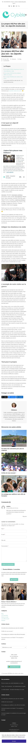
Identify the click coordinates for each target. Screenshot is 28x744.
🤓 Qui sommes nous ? (14, 666)
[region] (14, 738)
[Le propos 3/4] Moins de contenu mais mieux (12, 673)
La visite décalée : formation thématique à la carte (12, 689)
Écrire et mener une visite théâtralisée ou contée (12, 683)
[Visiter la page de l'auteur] (14, 405)
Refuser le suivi (21, 736)
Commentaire (4, 546)
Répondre (25, 516)
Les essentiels (4, 615)
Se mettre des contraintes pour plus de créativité (12, 628)
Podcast (3, 620)
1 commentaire (6, 60)
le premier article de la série (15, 90)
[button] (26, 14)
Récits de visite (4, 617)
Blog (20, 59)
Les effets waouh (5, 618)
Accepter (14, 741)
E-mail (3, 534)
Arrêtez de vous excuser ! (8, 473)
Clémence (14, 59)
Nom (2, 528)
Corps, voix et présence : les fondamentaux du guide (13, 686)
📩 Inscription (14, 579)
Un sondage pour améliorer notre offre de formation (13, 634)
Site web (3, 540)
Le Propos (7, 66)
